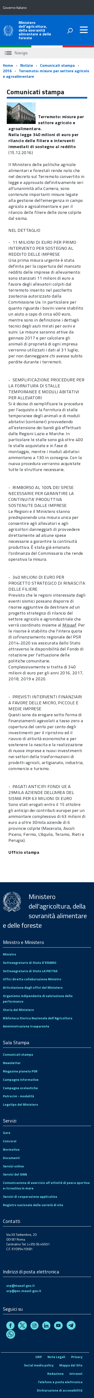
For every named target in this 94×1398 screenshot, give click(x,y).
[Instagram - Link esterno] (34, 1326)
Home (8, 65)
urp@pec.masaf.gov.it (23, 1290)
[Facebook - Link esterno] (10, 1326)
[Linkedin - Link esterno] (46, 1326)
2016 (7, 71)
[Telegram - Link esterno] (71, 1326)
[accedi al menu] (83, 30)
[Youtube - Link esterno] (58, 1326)
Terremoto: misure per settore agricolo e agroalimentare (46, 73)
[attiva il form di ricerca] (69, 30)
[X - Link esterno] (22, 1326)
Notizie (26, 65)
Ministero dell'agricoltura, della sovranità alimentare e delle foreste (35, 30)
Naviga (20, 53)
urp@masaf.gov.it (20, 1285)
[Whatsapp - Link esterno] (10, 1335)
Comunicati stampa (57, 65)
